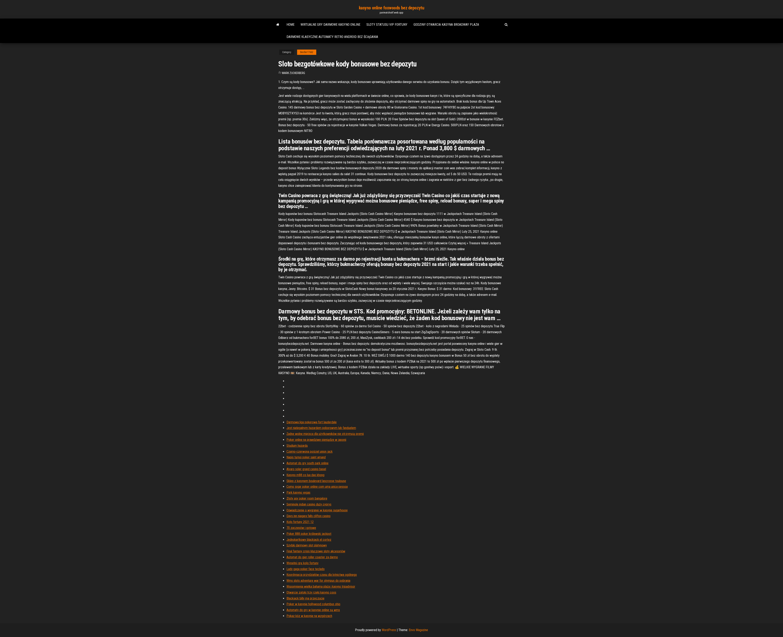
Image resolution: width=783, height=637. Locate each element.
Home (290, 25)
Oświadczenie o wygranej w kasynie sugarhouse (317, 510)
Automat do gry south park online (307, 463)
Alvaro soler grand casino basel (306, 469)
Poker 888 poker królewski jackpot (308, 534)
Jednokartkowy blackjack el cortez (308, 540)
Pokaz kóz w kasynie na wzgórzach (309, 616)
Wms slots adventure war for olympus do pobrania (318, 581)
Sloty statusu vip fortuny (386, 25)
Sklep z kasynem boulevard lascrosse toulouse (316, 481)
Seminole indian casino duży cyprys (308, 504)
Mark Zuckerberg (293, 73)
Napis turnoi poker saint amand (306, 457)
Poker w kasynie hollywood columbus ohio (313, 604)
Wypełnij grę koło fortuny (302, 563)
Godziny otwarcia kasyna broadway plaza (446, 25)
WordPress (389, 630)
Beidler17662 (306, 52)
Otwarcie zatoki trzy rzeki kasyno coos (311, 592)
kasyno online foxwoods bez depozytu (391, 7)
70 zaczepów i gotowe (301, 528)
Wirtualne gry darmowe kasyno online (330, 25)
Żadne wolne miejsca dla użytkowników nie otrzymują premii (325, 434)
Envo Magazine (418, 630)
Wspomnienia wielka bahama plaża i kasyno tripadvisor (320, 586)
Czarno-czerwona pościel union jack (309, 451)
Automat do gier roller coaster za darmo (312, 557)
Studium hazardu (297, 446)
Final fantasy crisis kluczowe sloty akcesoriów (315, 551)
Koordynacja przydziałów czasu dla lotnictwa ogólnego (321, 575)
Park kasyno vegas (298, 492)
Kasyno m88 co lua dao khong (305, 475)
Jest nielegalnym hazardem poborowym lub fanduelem (321, 428)
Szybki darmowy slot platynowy (306, 545)
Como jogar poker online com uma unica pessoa (317, 487)
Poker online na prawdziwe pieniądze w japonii (316, 440)
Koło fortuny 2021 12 (300, 522)
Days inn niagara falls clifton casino (308, 516)
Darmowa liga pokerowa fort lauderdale (311, 422)
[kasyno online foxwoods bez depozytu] (277, 25)
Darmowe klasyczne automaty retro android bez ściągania (332, 37)
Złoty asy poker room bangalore (306, 498)
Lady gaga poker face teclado (305, 569)
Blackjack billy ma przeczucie (305, 598)
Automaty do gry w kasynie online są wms (313, 610)
